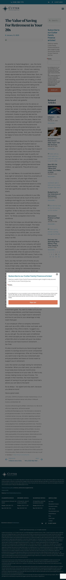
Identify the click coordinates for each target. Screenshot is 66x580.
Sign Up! (33, 302)
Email (10, 285)
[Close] (57, 274)
